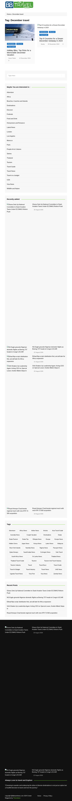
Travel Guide (11, 46)
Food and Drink (12, 118)
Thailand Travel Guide (17, 561)
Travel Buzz (42, 565)
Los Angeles (11, 136)
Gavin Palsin (12, 58)
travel (30, 565)
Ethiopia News (37, 539)
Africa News (23, 530)
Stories (9, 153)
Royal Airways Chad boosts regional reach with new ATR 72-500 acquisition (32, 613)
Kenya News (37, 543)
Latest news (49, 543)
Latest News (11, 127)
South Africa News (17, 556)
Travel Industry (30, 569)
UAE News (58, 569)
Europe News (59, 539)
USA (8, 180)
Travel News (11, 171)
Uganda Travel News (16, 574)
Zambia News (58, 574)
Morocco (10, 140)
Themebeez (17, 798)
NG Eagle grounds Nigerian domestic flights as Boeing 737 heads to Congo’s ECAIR (35, 597)
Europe (48, 539)
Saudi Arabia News (29, 552)
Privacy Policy (48, 796)
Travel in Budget (15, 569)
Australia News (15, 535)
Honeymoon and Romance (16, 123)
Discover (19, 44)
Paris (8, 145)
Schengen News (45, 552)
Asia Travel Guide (57, 530)
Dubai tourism (13, 539)
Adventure (10, 92)
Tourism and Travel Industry (52, 561)
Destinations (11, 44)
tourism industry (15, 565)
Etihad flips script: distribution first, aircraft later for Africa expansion (29, 602)
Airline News (35, 530)
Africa (9, 97)
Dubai (60, 535)
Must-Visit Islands (14, 548)
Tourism (9, 162)
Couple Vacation (32, 535)
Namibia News (30, 548)
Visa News (10, 184)
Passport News (58, 548)
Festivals (10, 114)
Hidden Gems (13, 543)
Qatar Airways (13, 552)
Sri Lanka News (37, 556)
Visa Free (32, 574)
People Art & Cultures (14, 149)
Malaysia (60, 543)
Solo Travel (59, 552)
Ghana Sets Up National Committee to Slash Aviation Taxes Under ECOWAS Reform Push (35, 592)
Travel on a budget (13, 175)
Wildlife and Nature (13, 188)
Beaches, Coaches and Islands (17, 101)
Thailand (10, 158)
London (9, 132)
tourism (34, 561)
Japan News (25, 543)
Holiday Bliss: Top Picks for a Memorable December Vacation (19, 52)
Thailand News (55, 556)
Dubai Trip (25, 539)
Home (9, 14)
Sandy (43, 44)
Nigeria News (44, 548)
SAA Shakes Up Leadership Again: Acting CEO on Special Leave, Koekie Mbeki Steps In (35, 607)
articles (45, 530)
